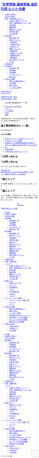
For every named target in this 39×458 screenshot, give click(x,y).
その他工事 (13, 34)
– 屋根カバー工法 (15, 53)
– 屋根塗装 (13, 51)
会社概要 (12, 72)
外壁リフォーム (15, 40)
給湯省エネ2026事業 (16, 322)
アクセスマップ (15, 75)
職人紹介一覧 (14, 229)
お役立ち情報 (10, 79)
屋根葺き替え (14, 251)
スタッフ (12, 285)
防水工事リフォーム (16, 60)
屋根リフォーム (15, 49)
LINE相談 (12, 83)
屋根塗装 (12, 27)
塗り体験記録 (14, 292)
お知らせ (12, 294)
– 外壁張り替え (14, 44)
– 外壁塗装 (13, 42)
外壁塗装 (12, 25)
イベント (12, 302)
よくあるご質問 (15, 88)
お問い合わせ (10, 324)
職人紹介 (12, 77)
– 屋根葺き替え (14, 55)
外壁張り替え (14, 32)
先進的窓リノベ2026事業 (18, 317)
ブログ (11, 289)
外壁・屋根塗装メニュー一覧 (20, 23)
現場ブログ (9, 281)
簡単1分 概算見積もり (17, 81)
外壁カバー (13, 242)
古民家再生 (13, 287)
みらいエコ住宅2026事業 (18, 320)
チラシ (11, 304)
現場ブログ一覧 (15, 283)
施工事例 (8, 36)
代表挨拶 (12, 70)
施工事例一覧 (14, 38)
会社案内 (8, 66)
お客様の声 (9, 64)
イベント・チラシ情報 (13, 298)
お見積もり (13, 328)
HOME (7, 212)
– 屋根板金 (13, 57)
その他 (11, 62)
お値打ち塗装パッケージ (18, 21)
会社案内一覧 (14, 68)
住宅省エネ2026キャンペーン (20, 315)
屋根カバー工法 (15, 29)
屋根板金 (12, 253)
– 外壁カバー (14, 47)
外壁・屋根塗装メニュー (14, 19)
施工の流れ (13, 85)
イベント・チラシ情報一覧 (19, 300)
